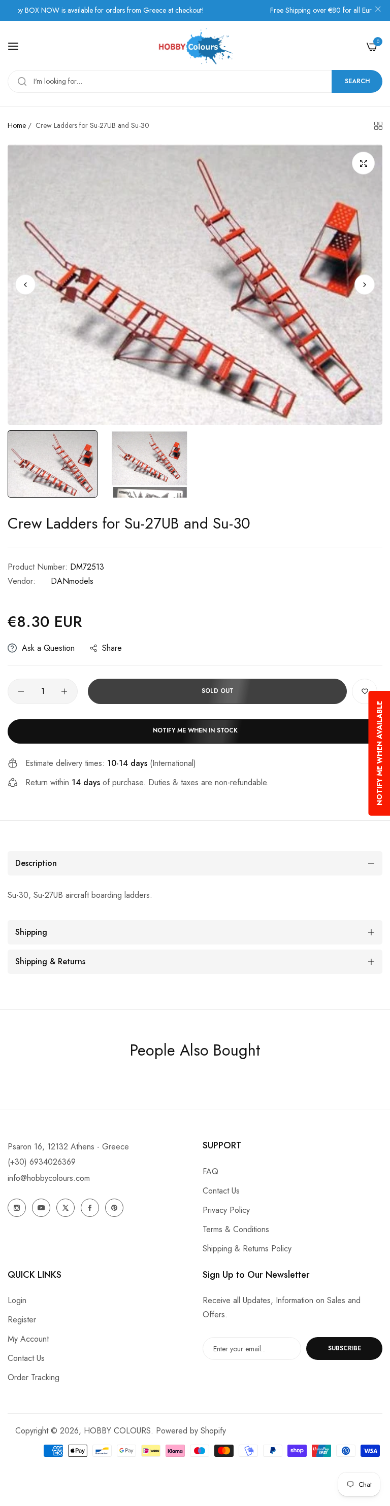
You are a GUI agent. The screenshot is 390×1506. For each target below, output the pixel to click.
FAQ (210, 1171)
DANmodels (72, 581)
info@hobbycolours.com (49, 1178)
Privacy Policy (226, 1210)
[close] (377, 11)
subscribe (344, 1348)
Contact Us (221, 1191)
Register (22, 1319)
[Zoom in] (363, 163)
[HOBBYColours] (195, 46)
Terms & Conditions (236, 1229)
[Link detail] (17, 1208)
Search (357, 81)
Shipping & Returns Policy (247, 1248)
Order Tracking (33, 1377)
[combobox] (195, 81)
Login (17, 1300)
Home (17, 125)
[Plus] (64, 691)
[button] (364, 284)
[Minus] (21, 691)
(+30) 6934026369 (42, 1162)
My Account (28, 1339)
